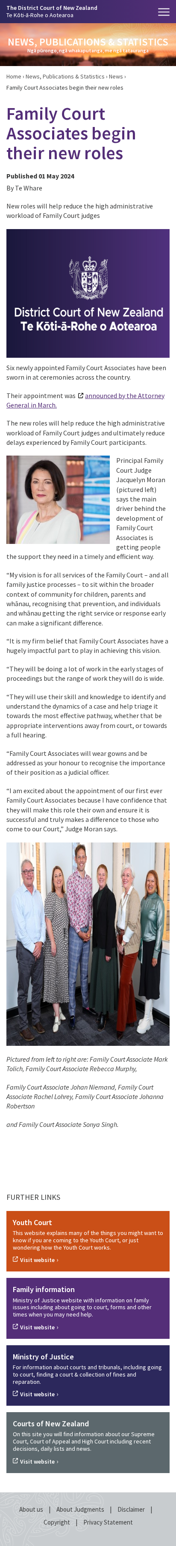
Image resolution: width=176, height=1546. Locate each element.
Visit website (37, 1260)
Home (13, 76)
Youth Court (32, 1222)
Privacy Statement (108, 1522)
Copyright (57, 1522)
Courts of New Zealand (51, 1423)
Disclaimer (131, 1509)
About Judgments (81, 1509)
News (116, 76)
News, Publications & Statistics (65, 76)
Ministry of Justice (43, 1357)
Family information (44, 1289)
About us (31, 1509)
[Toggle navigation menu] (164, 12)
